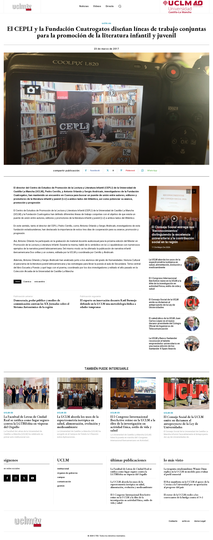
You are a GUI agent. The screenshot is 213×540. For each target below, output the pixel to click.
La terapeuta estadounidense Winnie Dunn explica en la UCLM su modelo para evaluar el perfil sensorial (186, 471)
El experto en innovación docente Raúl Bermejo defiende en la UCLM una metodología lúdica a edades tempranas (108, 304)
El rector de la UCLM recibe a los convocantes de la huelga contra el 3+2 (183, 496)
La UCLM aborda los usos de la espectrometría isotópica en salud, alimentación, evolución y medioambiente (165, 263)
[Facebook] (7, 478)
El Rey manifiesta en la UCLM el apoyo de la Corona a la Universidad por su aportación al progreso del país (186, 484)
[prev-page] (188, 191)
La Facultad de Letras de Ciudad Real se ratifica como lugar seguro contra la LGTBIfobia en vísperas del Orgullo (26, 422)
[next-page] (194, 191)
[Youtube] (32, 478)
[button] (120, 6)
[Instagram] (15, 478)
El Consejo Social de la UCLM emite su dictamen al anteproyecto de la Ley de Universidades (164, 303)
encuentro (39, 281)
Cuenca (27, 281)
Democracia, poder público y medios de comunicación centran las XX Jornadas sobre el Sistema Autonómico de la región (41, 304)
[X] (24, 478)
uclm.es (106, 23)
